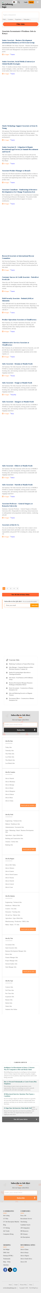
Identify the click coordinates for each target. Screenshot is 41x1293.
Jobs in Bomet (9, 788)
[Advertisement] (20, 100)
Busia (12, 413)
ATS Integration (25, 1228)
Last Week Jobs (9, 757)
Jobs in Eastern (9, 871)
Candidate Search (25, 1225)
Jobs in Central (9, 884)
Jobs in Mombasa (10, 781)
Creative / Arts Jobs (10, 908)
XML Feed (6, 1252)
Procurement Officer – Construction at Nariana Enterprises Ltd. (21, 699)
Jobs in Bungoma (10, 791)
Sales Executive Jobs (11, 948)
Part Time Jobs (9, 993)
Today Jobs (8, 747)
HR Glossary (24, 1234)
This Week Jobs (9, 753)
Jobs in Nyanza (9, 877)
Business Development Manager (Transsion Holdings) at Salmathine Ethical (20, 683)
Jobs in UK (23, 1262)
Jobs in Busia (9, 797)
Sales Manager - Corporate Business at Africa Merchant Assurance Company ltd (21, 668)
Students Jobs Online (11, 1009)
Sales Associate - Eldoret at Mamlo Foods (17, 466)
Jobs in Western (9, 868)
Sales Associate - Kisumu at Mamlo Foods (17, 364)
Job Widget (6, 1249)
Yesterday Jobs (9, 750)
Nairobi (13, 54)
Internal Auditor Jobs (11, 964)
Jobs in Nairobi (9, 778)
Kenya (16, 1)
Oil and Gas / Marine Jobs (12, 915)
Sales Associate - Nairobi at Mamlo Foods (17, 485)
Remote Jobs (8, 1000)
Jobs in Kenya (24, 1252)
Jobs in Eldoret (9, 794)
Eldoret (12, 477)
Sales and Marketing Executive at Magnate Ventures (20, 694)
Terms (30, 1284)
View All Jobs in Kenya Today (20, 594)
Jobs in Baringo (9, 785)
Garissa (13, 312)
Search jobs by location (27, 805)
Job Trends (6, 1231)
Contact (16, 1284)
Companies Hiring (8, 1234)
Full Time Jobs (9, 990)
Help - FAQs (6, 1262)
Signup (31, 2)
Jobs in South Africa (26, 1258)
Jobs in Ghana (24, 1249)
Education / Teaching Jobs (12, 912)
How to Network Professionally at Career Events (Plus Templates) (20, 1082)
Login (25, 2)
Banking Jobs (9, 845)
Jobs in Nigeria (24, 1255)
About (10, 1284)
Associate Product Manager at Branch (16, 171)
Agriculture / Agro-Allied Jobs (14, 835)
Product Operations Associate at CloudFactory (19, 320)
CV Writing (6, 1228)
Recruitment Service (26, 1218)
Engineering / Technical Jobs (13, 821)
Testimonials (6, 1258)
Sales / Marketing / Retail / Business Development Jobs (19, 831)
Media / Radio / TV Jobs (12, 924)
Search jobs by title (28, 971)
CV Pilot (5, 1218)
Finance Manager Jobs (11, 957)
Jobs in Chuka (9, 801)
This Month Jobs (10, 760)
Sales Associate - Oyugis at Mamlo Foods (17, 383)
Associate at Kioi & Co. (10, 525)
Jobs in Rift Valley (10, 865)
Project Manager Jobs (11, 960)
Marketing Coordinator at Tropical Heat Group (21, 664)
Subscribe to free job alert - (20, 601)
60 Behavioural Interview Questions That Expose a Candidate (19, 1095)
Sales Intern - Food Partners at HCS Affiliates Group (21, 678)
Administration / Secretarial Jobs (14, 827)
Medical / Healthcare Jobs (12, 824)
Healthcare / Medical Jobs (12, 905)
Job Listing (6, 1215)
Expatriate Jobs (9, 996)
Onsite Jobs (8, 1006)
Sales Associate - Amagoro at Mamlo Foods (18, 402)
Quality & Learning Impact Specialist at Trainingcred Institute (19, 673)
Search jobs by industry (27, 929)
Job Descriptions (25, 1237)
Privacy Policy (23, 1284)
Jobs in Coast (9, 887)
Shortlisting (23, 1221)
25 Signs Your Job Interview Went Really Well (18, 1108)
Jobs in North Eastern (11, 874)
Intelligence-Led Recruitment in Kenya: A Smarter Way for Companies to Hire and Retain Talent (19, 1068)
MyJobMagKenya (33, 1288)
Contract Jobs (9, 987)
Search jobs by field (28, 849)
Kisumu (13, 375)
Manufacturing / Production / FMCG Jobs (17, 921)
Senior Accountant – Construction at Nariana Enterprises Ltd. (21, 689)
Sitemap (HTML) (8, 1255)
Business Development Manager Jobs (15, 951)
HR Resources (24, 1231)
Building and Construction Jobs (14, 838)
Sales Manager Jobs (10, 967)
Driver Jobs (8, 954)
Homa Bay (13, 394)
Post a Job (23, 1215)
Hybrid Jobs (8, 1003)
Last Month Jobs (10, 763)
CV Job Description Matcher (11, 1221)
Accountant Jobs (10, 944)
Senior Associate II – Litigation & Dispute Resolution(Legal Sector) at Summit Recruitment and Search (20, 149)
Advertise (6, 1265)
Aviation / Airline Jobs (11, 841)
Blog (4, 1225)
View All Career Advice (20, 1119)
